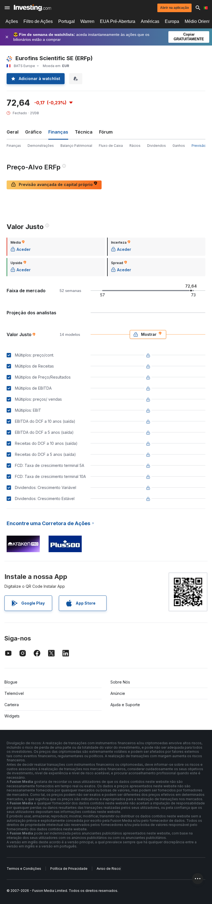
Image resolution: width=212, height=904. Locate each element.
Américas (150, 21)
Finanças (14, 145)
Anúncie (117, 693)
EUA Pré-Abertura (117, 21)
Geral (12, 132)
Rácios (135, 145)
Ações (12, 21)
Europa (172, 21)
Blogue (10, 682)
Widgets (12, 716)
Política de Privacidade (69, 868)
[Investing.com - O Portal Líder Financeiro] (32, 7)
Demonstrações (41, 145)
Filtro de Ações (38, 21)
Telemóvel (14, 693)
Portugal (66, 21)
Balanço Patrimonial (76, 145)
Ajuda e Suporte (125, 704)
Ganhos (179, 145)
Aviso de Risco (109, 868)
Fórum (106, 132)
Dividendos (156, 145)
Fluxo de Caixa (111, 145)
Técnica (83, 132)
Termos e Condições (24, 868)
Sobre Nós (120, 682)
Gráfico (33, 132)
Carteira (11, 704)
